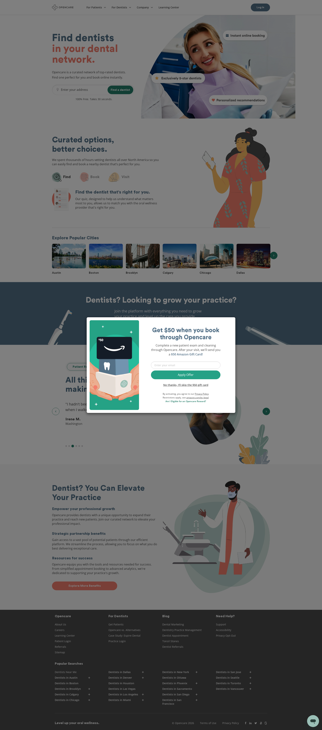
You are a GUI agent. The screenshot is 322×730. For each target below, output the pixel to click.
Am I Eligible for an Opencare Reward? (185, 401)
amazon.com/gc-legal (197, 397)
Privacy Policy (202, 393)
